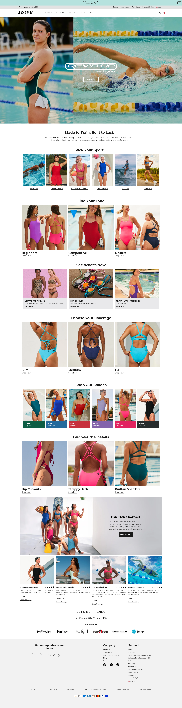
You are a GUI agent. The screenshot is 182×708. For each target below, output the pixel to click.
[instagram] (104, 665)
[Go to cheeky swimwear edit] (44, 344)
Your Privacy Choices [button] (145, 689)
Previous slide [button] (5, 3)
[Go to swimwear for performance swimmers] (91, 227)
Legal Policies (53, 689)
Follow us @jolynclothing (91, 617)
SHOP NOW (91, 79)
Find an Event (108, 661)
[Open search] (156, 13)
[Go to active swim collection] (137, 227)
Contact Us (132, 675)
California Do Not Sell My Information (95, 689)
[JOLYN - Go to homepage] (25, 13)
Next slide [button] (177, 3)
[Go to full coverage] (137, 344)
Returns (131, 661)
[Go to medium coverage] (91, 344)
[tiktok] (117, 665)
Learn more (125, 534)
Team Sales (136, 7)
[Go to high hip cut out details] (44, 463)
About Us (106, 649)
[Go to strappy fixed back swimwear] (91, 463)
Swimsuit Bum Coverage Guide (139, 658)
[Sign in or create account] (160, 13)
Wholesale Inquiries (135, 669)
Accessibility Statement (122, 689)
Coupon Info (132, 666)
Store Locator (125, 7)
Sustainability (107, 652)
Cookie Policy (71, 689)
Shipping (131, 664)
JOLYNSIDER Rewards (111, 655)
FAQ (130, 649)
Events (115, 7)
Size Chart (132, 652)
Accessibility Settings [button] (135, 678)
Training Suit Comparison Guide (139, 655)
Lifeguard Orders (148, 7)
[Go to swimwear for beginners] (44, 227)
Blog (105, 658)
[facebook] (111, 665)
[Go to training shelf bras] (137, 463)
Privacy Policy (35, 689)
